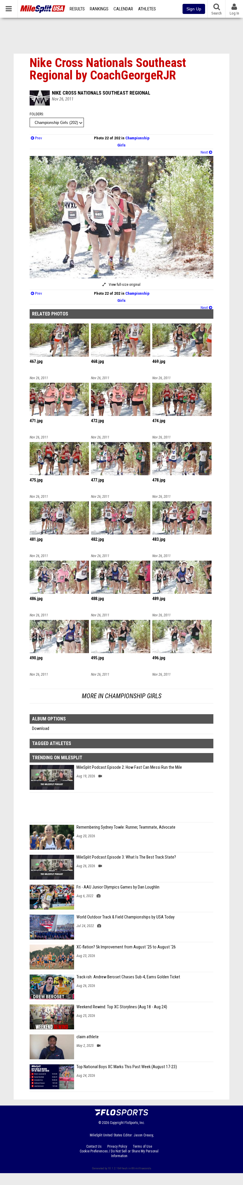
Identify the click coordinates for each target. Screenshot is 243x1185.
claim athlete (87, 1036)
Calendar (123, 9)
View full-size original (124, 285)
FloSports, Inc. (134, 1123)
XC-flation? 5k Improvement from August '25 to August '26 (126, 947)
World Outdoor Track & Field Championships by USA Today (125, 917)
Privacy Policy (117, 1146)
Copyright (117, 1123)
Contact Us (94, 1146)
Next (205, 152)
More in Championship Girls (122, 696)
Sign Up (193, 9)
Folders (36, 114)
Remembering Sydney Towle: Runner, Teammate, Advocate (125, 827)
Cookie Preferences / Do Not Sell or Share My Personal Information (119, 1153)
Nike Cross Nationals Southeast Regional (101, 93)
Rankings (99, 9)
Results (77, 9)
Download (40, 728)
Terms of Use (142, 1146)
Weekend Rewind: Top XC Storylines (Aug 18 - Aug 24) (121, 1006)
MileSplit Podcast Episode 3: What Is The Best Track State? (126, 857)
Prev (38, 138)
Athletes (147, 9)
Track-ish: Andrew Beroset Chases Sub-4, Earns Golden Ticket (128, 977)
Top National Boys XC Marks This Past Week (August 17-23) (126, 1066)
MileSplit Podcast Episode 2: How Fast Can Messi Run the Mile (129, 767)
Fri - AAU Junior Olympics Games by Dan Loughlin (117, 887)
